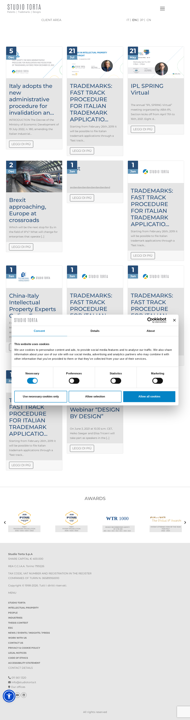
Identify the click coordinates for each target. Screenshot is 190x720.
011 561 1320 (18, 677)
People (13, 612)
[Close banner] (174, 320)
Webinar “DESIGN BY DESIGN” (95, 413)
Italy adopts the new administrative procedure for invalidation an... (31, 99)
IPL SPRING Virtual (147, 89)
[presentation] (5, 523)
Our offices (17, 687)
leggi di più (21, 144)
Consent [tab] (39, 330)
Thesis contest (18, 622)
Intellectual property (23, 607)
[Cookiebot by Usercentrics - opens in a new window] (150, 320)
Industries (15, 617)
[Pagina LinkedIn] (24, 695)
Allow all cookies (149, 396)
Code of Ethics (18, 657)
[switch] (74, 381)
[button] (9, 696)
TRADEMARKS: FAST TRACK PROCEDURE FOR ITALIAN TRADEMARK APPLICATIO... (91, 102)
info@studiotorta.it (23, 682)
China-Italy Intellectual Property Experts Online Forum (32, 305)
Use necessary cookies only (41, 396)
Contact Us (15, 642)
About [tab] (151, 330)
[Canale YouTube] (18, 695)
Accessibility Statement (24, 662)
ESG (10, 627)
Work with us (17, 637)
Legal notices (17, 652)
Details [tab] (95, 330)
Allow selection (95, 396)
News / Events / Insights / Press (29, 632)
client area (51, 20)
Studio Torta (16, 602)
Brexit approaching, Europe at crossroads (27, 210)
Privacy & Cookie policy (24, 647)
